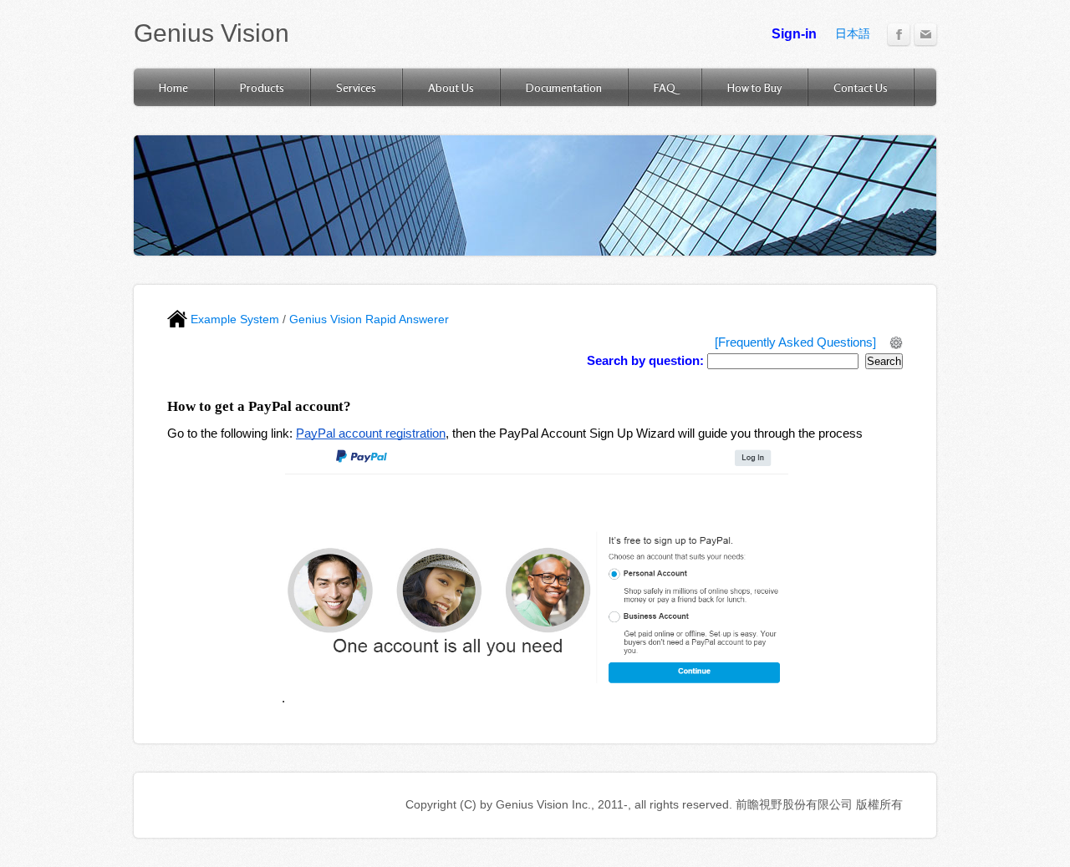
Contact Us (860, 87)
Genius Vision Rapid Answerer (369, 319)
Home (173, 87)
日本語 (852, 33)
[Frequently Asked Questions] (795, 342)
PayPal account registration (371, 433)
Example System (233, 319)
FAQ (664, 87)
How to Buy (754, 87)
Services (356, 87)
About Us (451, 87)
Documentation (564, 87)
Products (262, 87)
